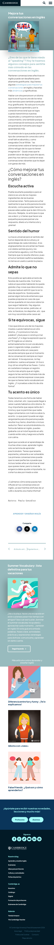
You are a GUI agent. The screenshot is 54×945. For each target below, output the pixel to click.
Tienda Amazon (13, 916)
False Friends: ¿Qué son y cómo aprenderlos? (25, 789)
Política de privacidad (32, 931)
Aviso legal (18, 931)
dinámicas (17, 90)
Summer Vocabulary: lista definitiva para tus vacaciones (25, 569)
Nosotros (11, 888)
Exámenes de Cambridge (17, 904)
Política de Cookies (22, 935)
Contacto (35, 935)
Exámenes (12, 865)
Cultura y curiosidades (16, 873)
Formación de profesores (17, 900)
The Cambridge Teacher (16, 920)
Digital (10, 896)
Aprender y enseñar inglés (27, 514)
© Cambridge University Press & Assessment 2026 (27, 928)
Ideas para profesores (16, 869)
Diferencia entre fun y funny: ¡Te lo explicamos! (27, 703)
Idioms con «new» (18, 745)
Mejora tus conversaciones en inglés (26, 15)
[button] (44, 3)
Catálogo (11, 892)
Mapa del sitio (27, 938)
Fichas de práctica (14, 877)
